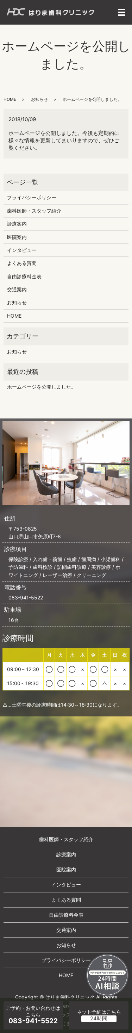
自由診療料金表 (24, 276)
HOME (10, 99)
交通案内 (17, 289)
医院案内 (17, 237)
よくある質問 (22, 263)
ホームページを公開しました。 (41, 387)
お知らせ (39, 99)
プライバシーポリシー (31, 197)
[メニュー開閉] (121, 12)
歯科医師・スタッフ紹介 (34, 211)
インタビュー (22, 250)
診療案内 (17, 224)
